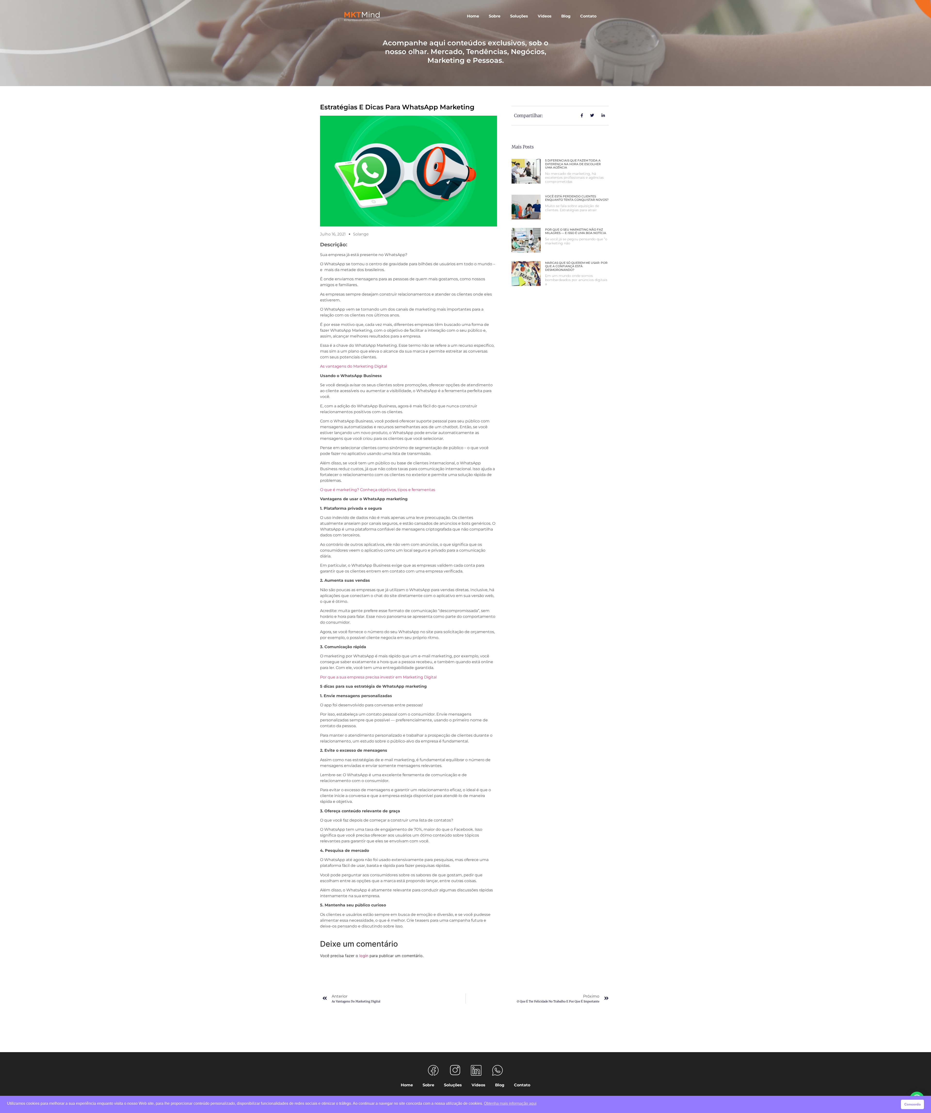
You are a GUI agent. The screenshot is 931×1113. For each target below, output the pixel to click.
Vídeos (545, 16)
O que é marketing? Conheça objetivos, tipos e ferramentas (377, 489)
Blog (565, 16)
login (363, 955)
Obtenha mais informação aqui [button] (510, 1103)
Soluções (519, 16)
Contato (588, 16)
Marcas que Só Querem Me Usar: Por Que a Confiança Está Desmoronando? (576, 266)
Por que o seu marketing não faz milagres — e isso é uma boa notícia (575, 231)
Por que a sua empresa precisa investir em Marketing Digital (378, 677)
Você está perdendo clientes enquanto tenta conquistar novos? (577, 198)
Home (473, 16)
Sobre (494, 16)
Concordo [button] (912, 1104)
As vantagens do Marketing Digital (353, 366)
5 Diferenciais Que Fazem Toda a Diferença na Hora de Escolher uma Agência (573, 164)
